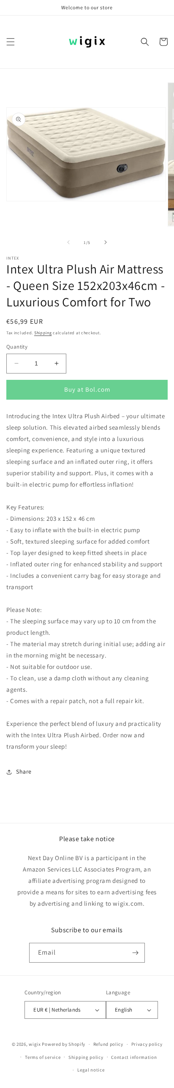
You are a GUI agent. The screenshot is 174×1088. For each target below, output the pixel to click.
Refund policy (108, 1044)
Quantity (16, 346)
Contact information (134, 1057)
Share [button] (24, 771)
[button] (10, 41)
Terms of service (42, 1057)
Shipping (43, 333)
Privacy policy (147, 1044)
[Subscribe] (135, 953)
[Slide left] (68, 242)
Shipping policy (85, 1057)
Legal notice (90, 1070)
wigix (35, 1044)
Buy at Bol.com (87, 389)
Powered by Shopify (63, 1044)
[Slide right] (105, 242)
